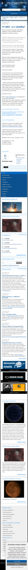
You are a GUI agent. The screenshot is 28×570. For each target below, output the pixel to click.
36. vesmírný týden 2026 (9, 401)
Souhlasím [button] (17, 561)
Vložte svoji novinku (22, 268)
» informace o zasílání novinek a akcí (10, 265)
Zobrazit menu (14, 13)
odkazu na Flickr (18, 354)
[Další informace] (14, 413)
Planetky (5, 544)
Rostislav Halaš (5, 23)
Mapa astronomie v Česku (9, 533)
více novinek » (22, 358)
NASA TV (5, 520)
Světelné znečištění (6, 186)
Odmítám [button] (17, 564)
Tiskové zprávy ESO (7, 516)
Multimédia (5, 189)
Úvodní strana (5, 17)
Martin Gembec (5, 274)
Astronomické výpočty (8, 527)
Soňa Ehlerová (5, 295)
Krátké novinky (6, 269)
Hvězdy (4, 180)
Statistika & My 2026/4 (13, 315)
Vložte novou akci (23, 234)
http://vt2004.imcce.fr (11, 97)
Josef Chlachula (5, 312)
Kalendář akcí (6, 235)
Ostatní (4, 193)
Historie (4, 196)
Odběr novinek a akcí (8, 259)
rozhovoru (7, 318)
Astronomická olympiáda (8, 514)
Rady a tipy (5, 529)
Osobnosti (4, 191)
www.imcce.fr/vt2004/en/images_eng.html (12, 126)
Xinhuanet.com (7, 290)
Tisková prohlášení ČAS (8, 510)
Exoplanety (5, 182)
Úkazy (16, 17)
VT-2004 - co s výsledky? (19, 162)
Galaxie (4, 542)
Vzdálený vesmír (6, 184)
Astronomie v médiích (8, 531)
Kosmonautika (5, 175)
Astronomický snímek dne (9, 199)
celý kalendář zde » (21, 255)
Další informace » (21, 442)
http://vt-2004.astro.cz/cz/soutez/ (10, 40)
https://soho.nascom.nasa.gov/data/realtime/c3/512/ (14, 336)
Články (11, 17)
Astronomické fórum (7, 535)
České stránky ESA (7, 518)
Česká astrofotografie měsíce (11, 216)
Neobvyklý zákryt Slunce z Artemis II (12, 342)
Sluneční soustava (6, 177)
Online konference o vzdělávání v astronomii (11, 297)
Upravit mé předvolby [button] (17, 567)
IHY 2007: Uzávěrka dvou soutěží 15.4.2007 (20, 159)
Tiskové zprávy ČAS (7, 512)
